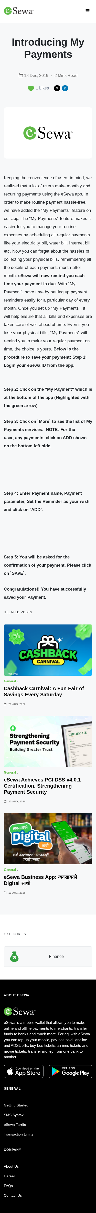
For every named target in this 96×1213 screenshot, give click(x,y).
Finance (56, 956)
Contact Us (13, 1195)
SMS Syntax (14, 1115)
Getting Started (16, 1105)
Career (9, 1176)
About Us (11, 1166)
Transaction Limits (18, 1134)
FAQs (8, 1186)
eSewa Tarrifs (15, 1125)
